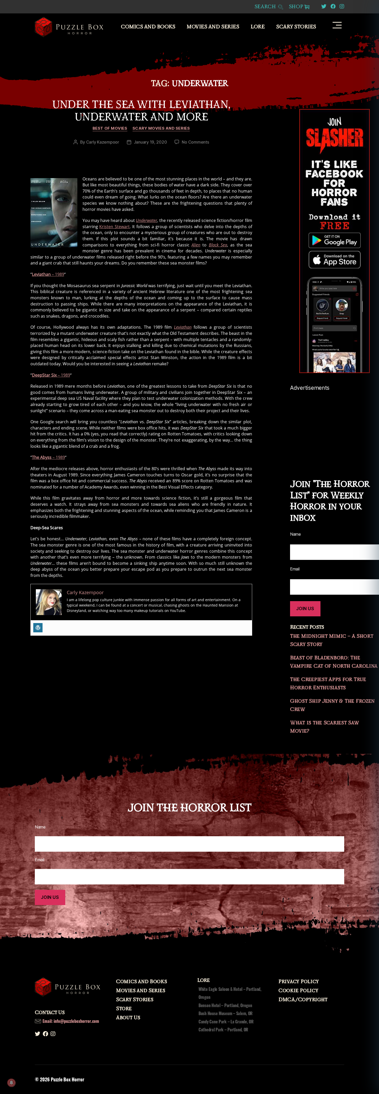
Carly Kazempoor (102, 142)
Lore (258, 27)
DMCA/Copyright (302, 999)
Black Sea (218, 245)
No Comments (195, 142)
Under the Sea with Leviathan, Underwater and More (141, 111)
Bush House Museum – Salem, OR (226, 1013)
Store (124, 1008)
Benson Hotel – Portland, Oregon (225, 1005)
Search (265, 7)
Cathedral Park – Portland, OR (223, 1029)
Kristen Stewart (114, 226)
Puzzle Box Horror (67, 1079)
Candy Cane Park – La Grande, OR (226, 1021)
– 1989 (48, 274)
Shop (296, 6)
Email (295, 568)
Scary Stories (296, 27)
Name (295, 534)
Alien (196, 245)
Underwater (146, 220)
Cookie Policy (298, 990)
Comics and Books (148, 27)
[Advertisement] (334, 427)
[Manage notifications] (11, 1083)
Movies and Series (213, 27)
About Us (128, 1017)
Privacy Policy (298, 981)
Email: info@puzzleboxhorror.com (71, 1021)
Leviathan (183, 327)
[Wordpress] (38, 627)
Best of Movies (110, 128)
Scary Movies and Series (161, 128)
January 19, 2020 (150, 142)
